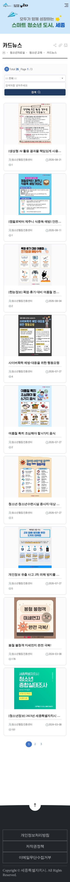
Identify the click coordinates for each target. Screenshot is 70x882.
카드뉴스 (52, 53)
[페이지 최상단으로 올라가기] (35, 805)
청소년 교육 (35, 53)
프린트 (65, 45)
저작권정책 (35, 846)
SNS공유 (54, 45)
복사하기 (60, 45)
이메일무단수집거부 (35, 857)
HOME (4, 52)
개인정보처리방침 (35, 835)
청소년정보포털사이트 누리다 (15, 5)
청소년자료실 (17, 53)
